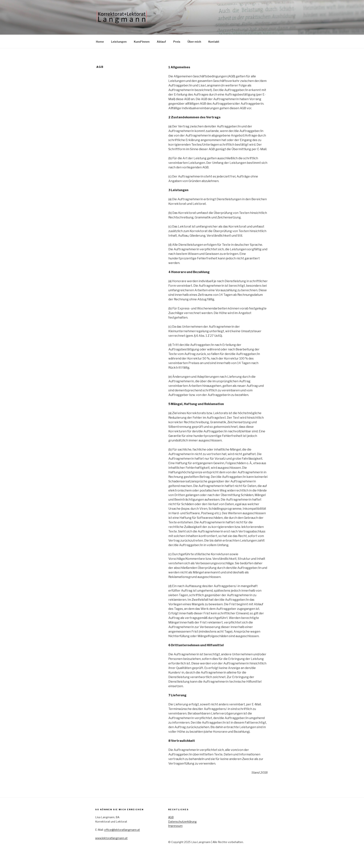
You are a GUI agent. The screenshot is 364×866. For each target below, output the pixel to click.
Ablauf (161, 41)
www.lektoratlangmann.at (111, 838)
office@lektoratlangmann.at (122, 829)
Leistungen (119, 41)
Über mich (194, 41)
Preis (176, 41)
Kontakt (213, 41)
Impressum (175, 825)
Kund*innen (142, 41)
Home (100, 41)
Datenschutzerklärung (182, 821)
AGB (171, 817)
